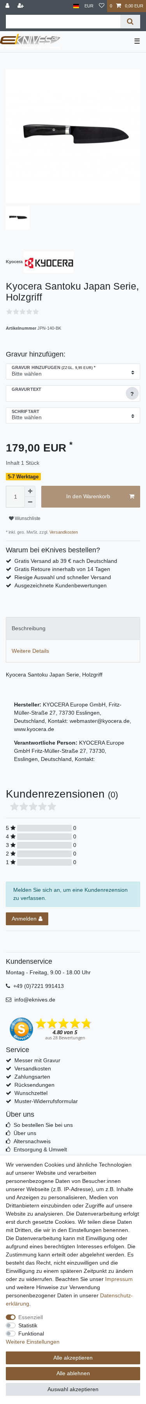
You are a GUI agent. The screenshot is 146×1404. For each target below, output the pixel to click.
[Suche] (130, 21)
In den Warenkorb (88, 496)
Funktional (31, 1333)
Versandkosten (63, 532)
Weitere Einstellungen (33, 1342)
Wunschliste (27, 518)
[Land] (76, 6)
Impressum (119, 1279)
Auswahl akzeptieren (73, 1389)
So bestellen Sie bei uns (43, 1125)
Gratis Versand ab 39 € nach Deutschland (65, 561)
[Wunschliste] (101, 6)
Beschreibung (29, 628)
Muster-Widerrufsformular (46, 1101)
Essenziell (30, 1317)
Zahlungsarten (32, 1077)
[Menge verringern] (30, 502)
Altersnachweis (32, 1141)
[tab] (73, 628)
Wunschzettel (30, 1093)
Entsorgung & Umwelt (40, 1149)
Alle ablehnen (73, 1373)
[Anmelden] (8, 6)
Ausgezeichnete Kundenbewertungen (60, 585)
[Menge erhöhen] (30, 491)
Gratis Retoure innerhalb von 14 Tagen (62, 569)
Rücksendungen (34, 1085)
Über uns (25, 1133)
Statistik (27, 1325)
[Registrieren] (21, 6)
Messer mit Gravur (37, 1060)
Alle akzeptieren (73, 1358)
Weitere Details (30, 651)
